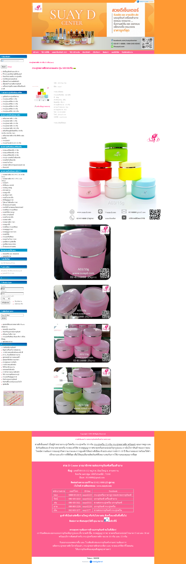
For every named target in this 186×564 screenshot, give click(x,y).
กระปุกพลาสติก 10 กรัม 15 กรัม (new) (41, 62)
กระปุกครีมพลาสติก (92, 536)
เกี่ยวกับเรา (96, 52)
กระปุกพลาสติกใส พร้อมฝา (69, 546)
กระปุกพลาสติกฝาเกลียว (94, 546)
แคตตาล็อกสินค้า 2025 (59, 52)
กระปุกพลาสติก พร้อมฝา (124, 444)
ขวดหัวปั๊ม (87, 533)
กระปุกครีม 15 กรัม (103, 444)
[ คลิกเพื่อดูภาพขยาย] (42, 106)
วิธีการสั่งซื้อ (45, 52)
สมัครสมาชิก (19, 304)
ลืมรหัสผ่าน (18, 301)
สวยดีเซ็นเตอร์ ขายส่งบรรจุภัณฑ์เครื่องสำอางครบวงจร (93, 439)
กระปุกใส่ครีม (68, 444)
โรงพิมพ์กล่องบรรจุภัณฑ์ (97, 542)
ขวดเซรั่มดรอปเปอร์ (118, 533)
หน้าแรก (36, 52)
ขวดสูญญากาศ (100, 533)
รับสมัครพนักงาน (127, 52)
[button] (122, 502)
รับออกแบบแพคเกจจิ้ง (70, 542)
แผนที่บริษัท (115, 52)
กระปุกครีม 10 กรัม (84, 444)
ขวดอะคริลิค (118, 546)
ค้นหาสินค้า (86, 52)
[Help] (10, 67)
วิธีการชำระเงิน (75, 52)
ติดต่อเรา (106, 52)
